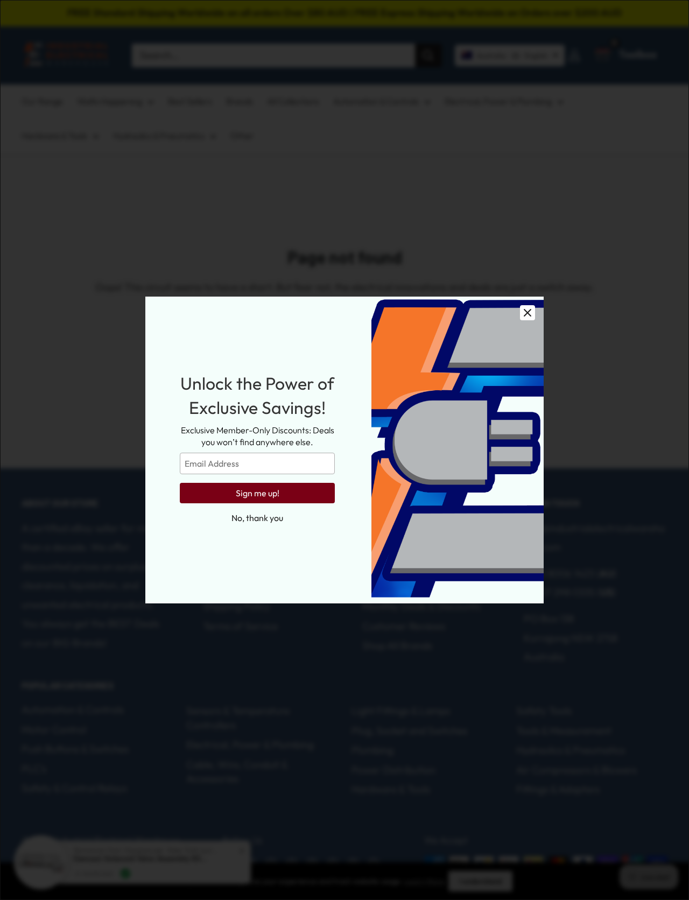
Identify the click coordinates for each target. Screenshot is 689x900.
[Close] (527, 312)
